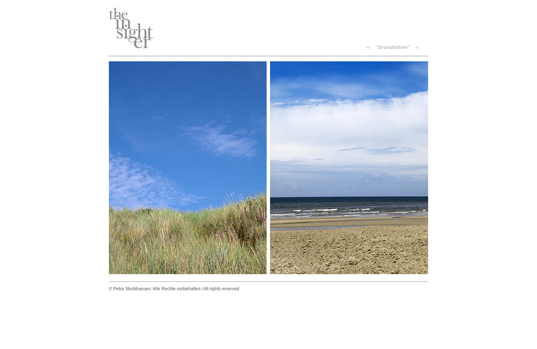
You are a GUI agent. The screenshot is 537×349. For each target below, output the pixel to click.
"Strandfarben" (393, 47)
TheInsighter (131, 28)
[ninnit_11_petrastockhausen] (268, 272)
